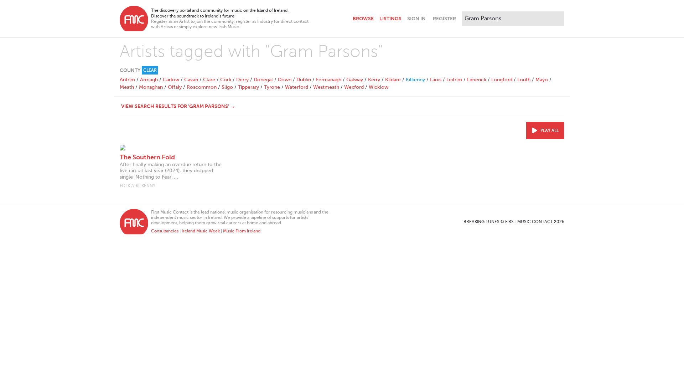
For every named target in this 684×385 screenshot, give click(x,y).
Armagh (149, 79)
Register (444, 18)
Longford (501, 79)
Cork (225, 79)
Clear (150, 70)
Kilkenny (415, 79)
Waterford (296, 87)
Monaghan (151, 87)
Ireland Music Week (201, 231)
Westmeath (326, 87)
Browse (363, 18)
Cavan (191, 79)
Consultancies (164, 231)
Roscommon (202, 87)
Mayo (541, 79)
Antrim (127, 79)
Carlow (171, 79)
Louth (523, 79)
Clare (209, 79)
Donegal (263, 79)
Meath (127, 87)
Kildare (393, 79)
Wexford (354, 87)
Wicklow (378, 87)
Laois (435, 79)
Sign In (416, 18)
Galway (354, 79)
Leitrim (454, 79)
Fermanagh (328, 79)
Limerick (476, 79)
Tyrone (272, 87)
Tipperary (248, 87)
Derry (242, 79)
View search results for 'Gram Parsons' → (178, 106)
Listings (390, 18)
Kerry (374, 79)
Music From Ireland (241, 231)
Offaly (175, 87)
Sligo (227, 87)
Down (284, 79)
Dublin (303, 79)
